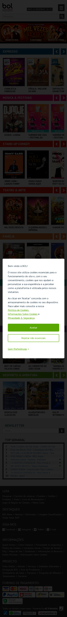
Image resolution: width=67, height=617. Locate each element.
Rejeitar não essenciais (33, 337)
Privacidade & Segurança (21, 317)
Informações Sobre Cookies (23, 313)
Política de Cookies (18, 310)
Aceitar (33, 327)
